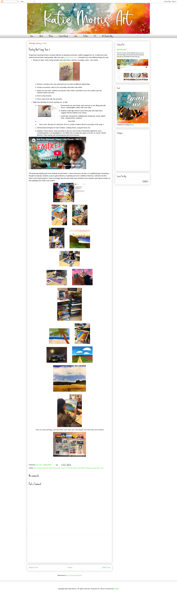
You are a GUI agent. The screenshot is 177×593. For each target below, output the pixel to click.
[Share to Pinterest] (70, 465)
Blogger (116, 589)
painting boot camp (71, 57)
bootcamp (45, 468)
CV (95, 36)
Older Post (106, 568)
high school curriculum (65, 468)
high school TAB (78, 468)
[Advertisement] (69, 548)
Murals (51, 36)
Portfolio (85, 36)
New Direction (121, 50)
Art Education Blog (107, 36)
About (41, 36)
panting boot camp (97, 468)
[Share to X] (66, 465)
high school (53, 468)
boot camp (37, 468)
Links (75, 36)
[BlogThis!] (64, 465)
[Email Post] (56, 465)
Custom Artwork (63, 36)
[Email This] (62, 465)
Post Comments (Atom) (74, 575)
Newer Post (33, 568)
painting (87, 468)
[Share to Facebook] (68, 465)
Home (31, 36)
